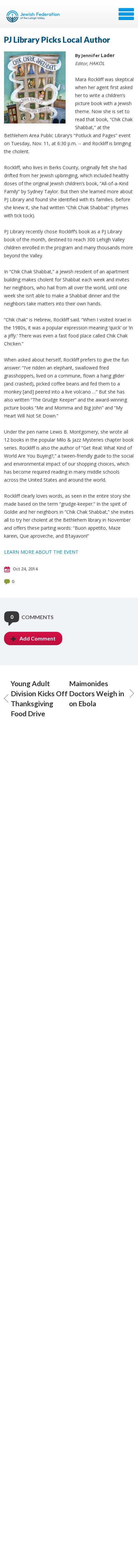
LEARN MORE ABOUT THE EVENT (41, 552)
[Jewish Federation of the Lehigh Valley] (34, 16)
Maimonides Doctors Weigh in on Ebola (96, 693)
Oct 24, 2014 (25, 569)
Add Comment (37, 638)
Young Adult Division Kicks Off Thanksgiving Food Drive (39, 698)
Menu (126, 14)
